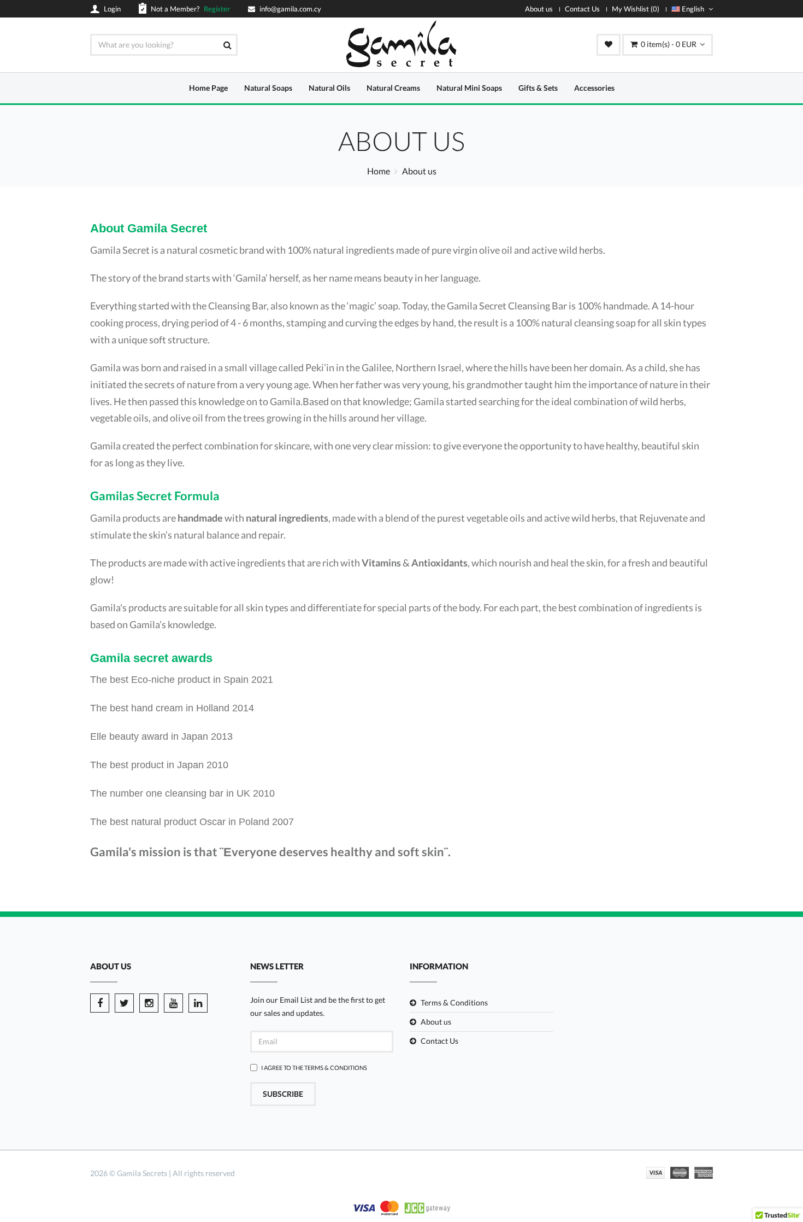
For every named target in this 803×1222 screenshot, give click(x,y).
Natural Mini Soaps (469, 87)
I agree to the (314, 1067)
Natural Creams (393, 87)
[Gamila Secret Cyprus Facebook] (99, 1003)
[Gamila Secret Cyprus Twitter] (124, 1003)
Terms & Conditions (335, 1067)
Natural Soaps (268, 87)
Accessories (594, 87)
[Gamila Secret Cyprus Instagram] (148, 1003)
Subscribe (283, 1093)
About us (539, 8)
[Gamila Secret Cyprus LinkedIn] (198, 1003)
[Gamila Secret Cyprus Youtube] (173, 1003)
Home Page (208, 87)
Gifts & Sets (538, 87)
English (693, 8)
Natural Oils (329, 87)
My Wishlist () (635, 8)
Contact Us (582, 8)
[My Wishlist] (609, 45)
